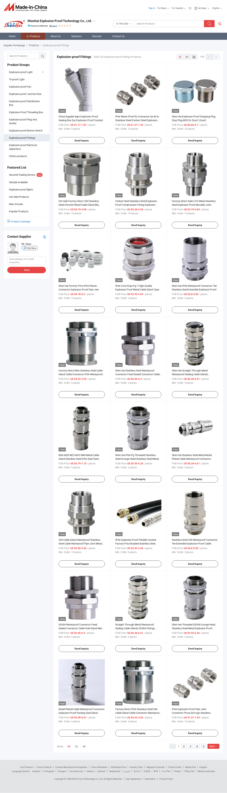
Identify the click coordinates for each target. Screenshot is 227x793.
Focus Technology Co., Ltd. (90, 778)
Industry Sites (136, 767)
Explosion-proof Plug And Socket (23, 121)
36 (76, 746)
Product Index (174, 767)
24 (68, 746)
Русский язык (76, 771)
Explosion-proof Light (21, 72)
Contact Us (118, 36)
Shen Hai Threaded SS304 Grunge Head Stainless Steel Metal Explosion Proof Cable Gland (193, 628)
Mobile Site (190, 767)
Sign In (152, 8)
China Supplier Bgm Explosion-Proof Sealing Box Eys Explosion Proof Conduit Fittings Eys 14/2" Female (81, 120)
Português (49, 771)
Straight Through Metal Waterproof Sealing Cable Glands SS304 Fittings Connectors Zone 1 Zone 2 (135, 628)
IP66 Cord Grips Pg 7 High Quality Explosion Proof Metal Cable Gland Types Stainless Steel (137, 289)
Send (26, 270)
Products (35, 36)
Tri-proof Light (17, 79)
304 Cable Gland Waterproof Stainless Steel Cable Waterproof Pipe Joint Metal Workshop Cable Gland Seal (80, 543)
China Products (44, 767)
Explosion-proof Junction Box (25, 94)
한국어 (137, 771)
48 (84, 746)
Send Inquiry (81, 140)
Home (12, 36)
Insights (203, 767)
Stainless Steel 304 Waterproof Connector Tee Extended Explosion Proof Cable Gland (195, 543)
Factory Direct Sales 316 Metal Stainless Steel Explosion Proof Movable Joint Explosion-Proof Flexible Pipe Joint (194, 204)
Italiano (90, 771)
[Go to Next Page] (216, 57)
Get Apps (202, 8)
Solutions (76, 36)
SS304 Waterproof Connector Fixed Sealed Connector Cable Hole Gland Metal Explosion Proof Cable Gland (81, 628)
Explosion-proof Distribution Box (24, 103)
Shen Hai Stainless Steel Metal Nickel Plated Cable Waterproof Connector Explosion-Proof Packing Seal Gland (192, 458)
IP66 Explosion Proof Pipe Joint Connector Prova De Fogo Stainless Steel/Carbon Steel (191, 712)
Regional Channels (155, 767)
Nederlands (114, 771)
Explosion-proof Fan (20, 86)
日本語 (147, 771)
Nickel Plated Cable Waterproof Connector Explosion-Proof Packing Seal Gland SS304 (82, 712)
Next (212, 746)
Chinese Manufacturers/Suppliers (71, 767)
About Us (56, 36)
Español (36, 771)
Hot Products (26, 767)
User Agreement (133, 778)
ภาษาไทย (165, 771)
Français (62, 771)
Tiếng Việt (189, 771)
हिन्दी (156, 771)
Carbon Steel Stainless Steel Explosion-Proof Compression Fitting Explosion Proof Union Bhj (136, 204)
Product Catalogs (20, 221)
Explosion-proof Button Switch (26, 130)
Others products (18, 156)
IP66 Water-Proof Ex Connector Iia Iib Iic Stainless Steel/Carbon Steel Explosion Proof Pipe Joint (137, 120)
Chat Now (31, 248)
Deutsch (102, 771)
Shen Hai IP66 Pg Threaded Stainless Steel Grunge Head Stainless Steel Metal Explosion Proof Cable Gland (137, 458)
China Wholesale (99, 767)
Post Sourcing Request (219, 23)
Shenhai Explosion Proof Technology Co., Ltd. (59, 21)
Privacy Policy (166, 778)
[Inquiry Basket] (190, 8)
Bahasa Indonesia (206, 771)
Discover (97, 36)
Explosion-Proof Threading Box (26, 112)
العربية (127, 771)
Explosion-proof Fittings (22, 137)
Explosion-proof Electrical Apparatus (23, 146)
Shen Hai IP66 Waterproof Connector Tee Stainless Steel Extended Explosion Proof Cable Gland (194, 289)
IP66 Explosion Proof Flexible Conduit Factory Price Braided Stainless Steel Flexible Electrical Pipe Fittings (135, 543)
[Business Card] (44, 236)
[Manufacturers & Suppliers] (26, 7)
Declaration (150, 778)
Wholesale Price (118, 767)
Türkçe (177, 771)
